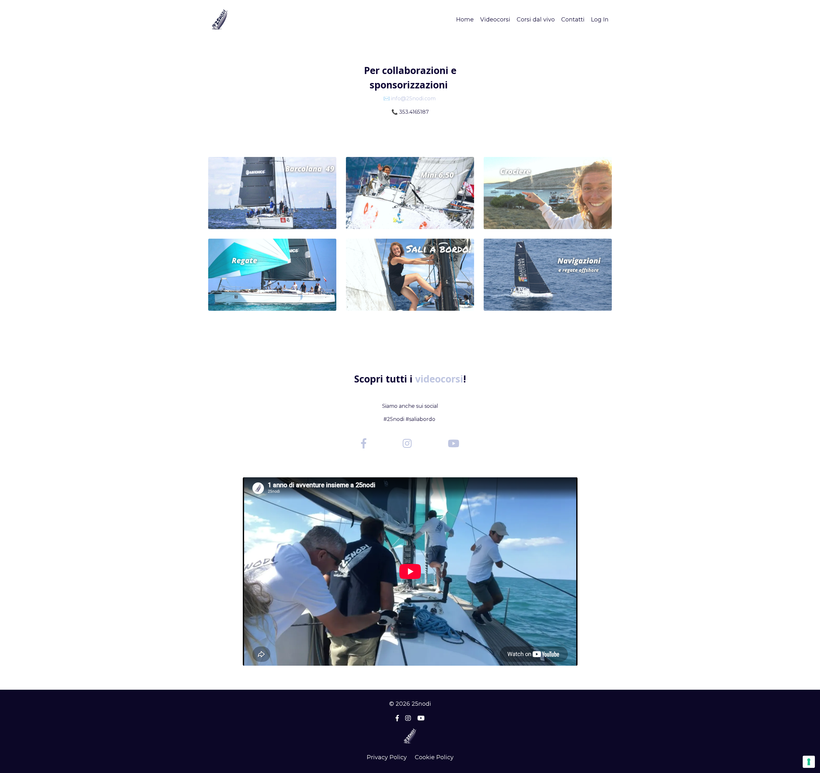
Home (465, 19)
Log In (600, 19)
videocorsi (439, 378)
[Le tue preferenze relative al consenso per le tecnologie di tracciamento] (809, 762)
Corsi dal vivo (536, 19)
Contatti (573, 19)
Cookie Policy (434, 757)
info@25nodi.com (413, 98)
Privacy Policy (387, 757)
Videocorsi (495, 19)
